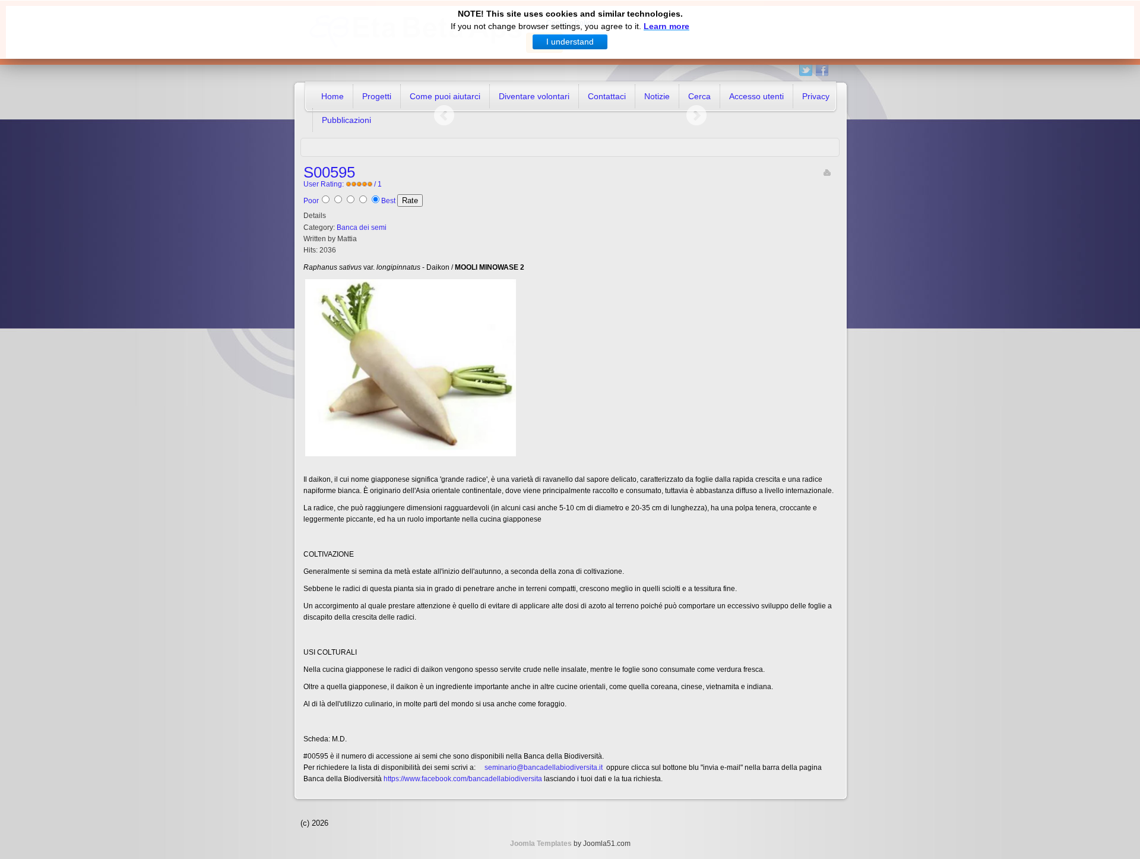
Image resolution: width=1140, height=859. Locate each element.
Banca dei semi (362, 227)
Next (696, 115)
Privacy (815, 96)
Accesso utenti (756, 96)
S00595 (329, 172)
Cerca (699, 96)
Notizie (657, 96)
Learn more (666, 26)
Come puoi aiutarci (445, 96)
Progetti (376, 96)
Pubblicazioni (346, 120)
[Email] (827, 172)
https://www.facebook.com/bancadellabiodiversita (463, 779)
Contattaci (607, 96)
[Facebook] (822, 70)
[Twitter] (806, 70)
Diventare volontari (534, 96)
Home (332, 96)
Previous (443, 115)
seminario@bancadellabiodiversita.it (543, 767)
